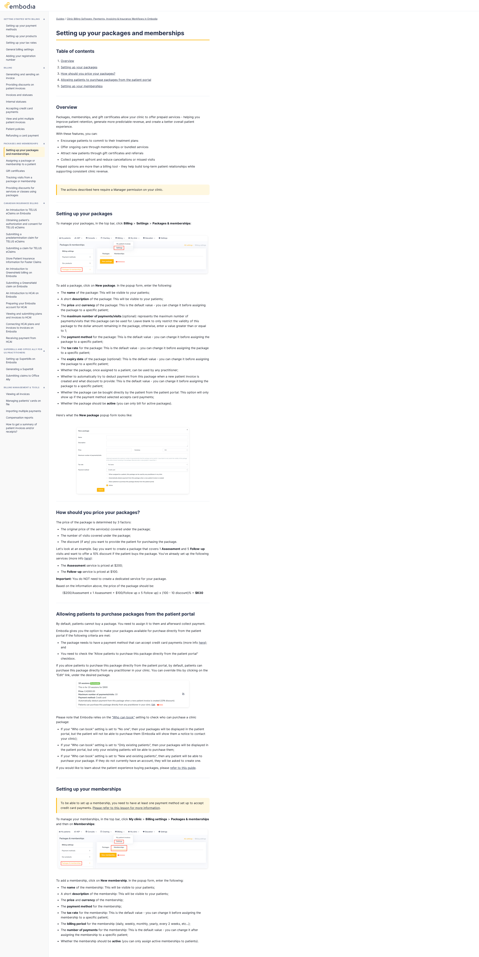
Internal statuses (16, 101)
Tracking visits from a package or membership (21, 179)
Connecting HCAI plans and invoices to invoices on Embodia (23, 327)
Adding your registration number (21, 57)
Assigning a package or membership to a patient (21, 162)
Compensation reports (19, 417)
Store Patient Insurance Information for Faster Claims (23, 260)
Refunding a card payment (22, 135)
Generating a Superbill (19, 369)
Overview (67, 61)
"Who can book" (123, 717)
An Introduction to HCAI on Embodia (22, 294)
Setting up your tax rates (21, 42)
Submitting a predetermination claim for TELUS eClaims (22, 237)
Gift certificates (15, 170)
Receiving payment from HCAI (21, 339)
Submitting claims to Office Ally (22, 377)
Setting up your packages (79, 67)
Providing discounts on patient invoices (20, 86)
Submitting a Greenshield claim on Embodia (21, 284)
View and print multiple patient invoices (20, 120)
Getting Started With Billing (22, 19)
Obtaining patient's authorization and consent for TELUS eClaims (24, 223)
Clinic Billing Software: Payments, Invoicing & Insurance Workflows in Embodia (112, 18)
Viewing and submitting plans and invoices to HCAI (24, 315)
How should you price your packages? (88, 73)
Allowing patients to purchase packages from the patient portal (106, 80)
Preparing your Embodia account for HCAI (21, 305)
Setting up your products (21, 36)
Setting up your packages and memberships (22, 151)
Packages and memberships (21, 143)
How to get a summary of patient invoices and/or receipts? (21, 428)
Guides (60, 18)
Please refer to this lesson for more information (126, 808)
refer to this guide (183, 768)
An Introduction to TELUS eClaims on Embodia (21, 211)
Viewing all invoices (18, 393)
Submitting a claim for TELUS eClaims (24, 250)
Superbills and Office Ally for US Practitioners (23, 351)
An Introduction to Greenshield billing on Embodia (19, 272)
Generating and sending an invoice (22, 76)
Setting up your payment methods (21, 27)
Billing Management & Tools (21, 387)
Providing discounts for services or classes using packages (21, 191)
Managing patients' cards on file (23, 402)
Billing (8, 67)
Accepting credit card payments (19, 110)
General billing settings (20, 49)
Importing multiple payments (23, 411)
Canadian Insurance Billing (21, 203)
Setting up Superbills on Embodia (20, 360)
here (87, 558)
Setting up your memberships (82, 86)
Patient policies (15, 128)
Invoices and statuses (19, 94)
